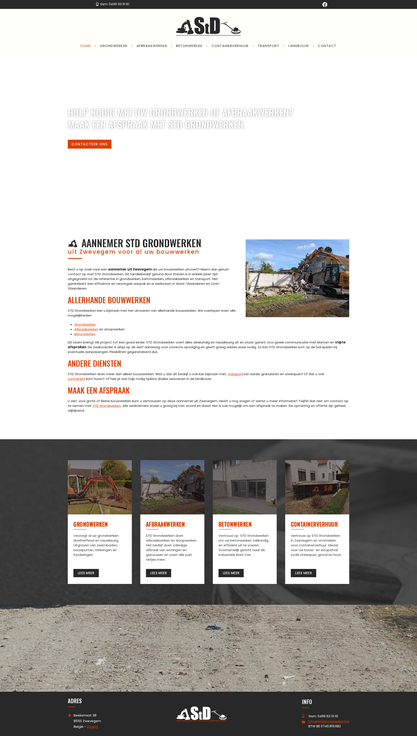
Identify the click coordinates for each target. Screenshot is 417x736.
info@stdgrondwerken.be (328, 721)
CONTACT (327, 45)
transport (235, 374)
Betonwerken (85, 334)
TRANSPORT (269, 45)
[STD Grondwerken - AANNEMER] (208, 26)
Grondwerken (85, 324)
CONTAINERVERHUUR (230, 45)
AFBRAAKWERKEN (152, 45)
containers (76, 378)
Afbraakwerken (86, 329)
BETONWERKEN (189, 45)
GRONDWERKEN (113, 45)
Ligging (92, 726)
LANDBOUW (298, 45)
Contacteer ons (89, 144)
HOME (86, 45)
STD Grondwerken (107, 405)
